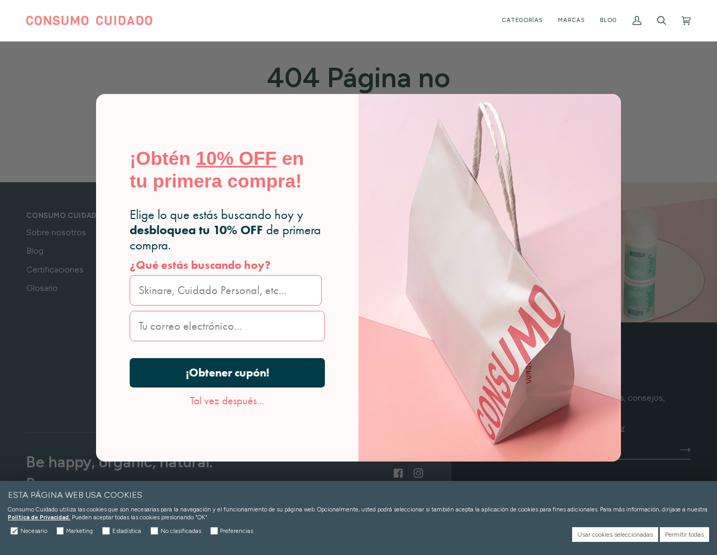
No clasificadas (181, 531)
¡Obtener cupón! (227, 372)
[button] (522, 20)
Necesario (33, 531)
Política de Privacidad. (39, 517)
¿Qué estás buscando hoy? (200, 265)
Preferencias (236, 531)
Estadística (126, 531)
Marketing (79, 531)
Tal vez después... (227, 400)
